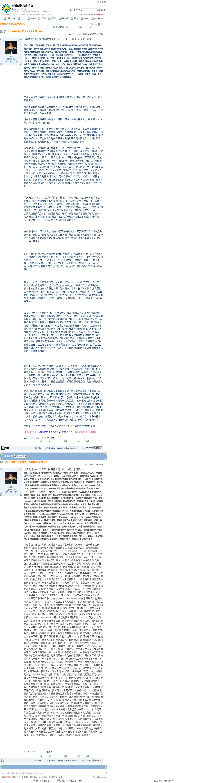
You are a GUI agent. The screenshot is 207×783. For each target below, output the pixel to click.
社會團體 (22, 14)
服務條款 (33, 777)
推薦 (100, 34)
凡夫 (17, 9)
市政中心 (98, 18)
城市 (7, 14)
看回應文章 (60, 27)
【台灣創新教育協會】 (49, 432)
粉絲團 (38, 781)
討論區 (23, 18)
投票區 (43, 18)
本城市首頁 (10, 18)
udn (3, 14)
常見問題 (25, 777)
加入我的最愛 (35, 11)
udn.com (104, 777)
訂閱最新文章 (45, 11)
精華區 (33, 18)
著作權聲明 (43, 777)
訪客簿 (86, 18)
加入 (161, 781)
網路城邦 (103, 2)
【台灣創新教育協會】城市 (35, 14)
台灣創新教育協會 (22, 5)
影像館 (53, 18)
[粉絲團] (34, 780)
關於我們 (16, 777)
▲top (105, 773)
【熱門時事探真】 (67, 432)
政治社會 (14, 14)
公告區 (75, 18)
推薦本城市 (25, 11)
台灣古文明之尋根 (16, 24)
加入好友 (13, 62)
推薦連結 (64, 18)
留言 (6, 62)
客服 (60, 777)
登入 (156, 781)
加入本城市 (15, 11)
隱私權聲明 (53, 777)
